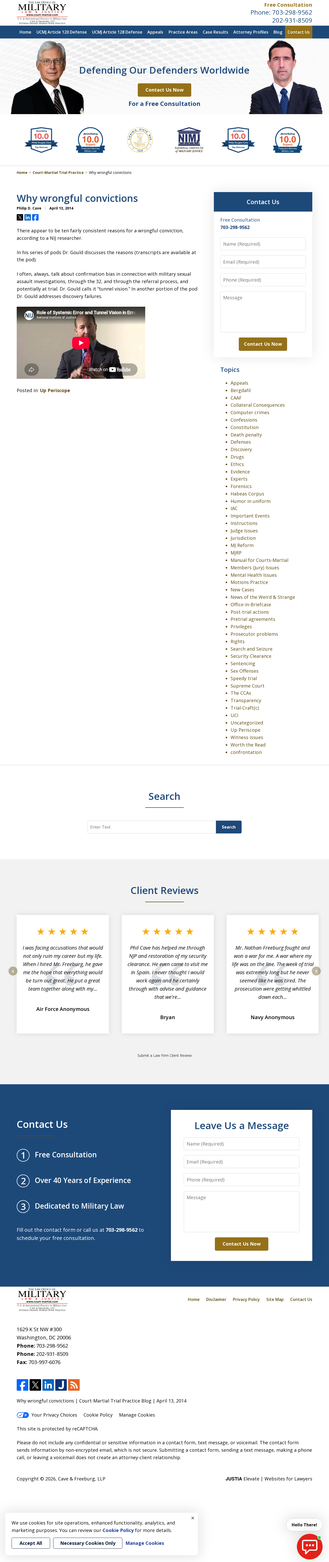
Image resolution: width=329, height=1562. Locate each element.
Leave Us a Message (241, 1125)
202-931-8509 (292, 20)
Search (229, 827)
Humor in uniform (251, 501)
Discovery (241, 449)
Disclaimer (216, 1299)
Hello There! (304, 1525)
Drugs (237, 457)
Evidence (240, 472)
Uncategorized (247, 723)
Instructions (244, 523)
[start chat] (310, 1546)
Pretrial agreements (253, 619)
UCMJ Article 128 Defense (117, 32)
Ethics (237, 464)
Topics (230, 369)
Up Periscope (55, 390)
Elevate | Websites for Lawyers (269, 1479)
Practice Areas (183, 32)
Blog (277, 32)
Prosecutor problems (254, 634)
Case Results (215, 32)
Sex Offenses (245, 671)
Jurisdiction (243, 538)
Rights (238, 641)
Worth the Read (248, 745)
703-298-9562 (292, 12)
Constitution (245, 427)
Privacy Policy (246, 1299)
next (316, 975)
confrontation (246, 752)
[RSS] (74, 1385)
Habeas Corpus (247, 494)
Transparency (246, 700)
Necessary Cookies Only (87, 1543)
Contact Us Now (164, 90)
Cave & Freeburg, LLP (81, 1479)
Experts (239, 479)
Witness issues (247, 737)
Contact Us (299, 32)
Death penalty (246, 435)
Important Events (250, 516)
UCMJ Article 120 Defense (61, 32)
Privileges (241, 626)
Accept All (31, 1543)
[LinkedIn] (48, 1385)
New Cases (242, 589)
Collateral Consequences (258, 405)
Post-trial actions (250, 612)
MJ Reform (242, 545)
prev (12, 975)
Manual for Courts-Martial (259, 560)
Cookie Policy (98, 1415)
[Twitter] (35, 1385)
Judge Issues (244, 531)
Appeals (155, 32)
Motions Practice (249, 582)
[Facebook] (22, 1385)
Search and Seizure (251, 649)
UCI (234, 715)
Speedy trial (244, 678)
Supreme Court (247, 686)
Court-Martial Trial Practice (58, 172)
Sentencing (243, 663)
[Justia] (61, 1385)
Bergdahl (241, 390)
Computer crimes (250, 412)
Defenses (241, 442)
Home (25, 32)
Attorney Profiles (250, 32)
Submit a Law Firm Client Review (165, 1055)
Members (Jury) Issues (255, 567)
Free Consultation (288, 4)
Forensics (241, 486)
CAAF (236, 398)
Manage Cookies (137, 1415)
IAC (234, 508)
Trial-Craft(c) (245, 708)
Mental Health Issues (254, 575)
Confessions (244, 420)
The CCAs (241, 693)
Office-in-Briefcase (251, 604)
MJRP (236, 553)
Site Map (275, 1299)
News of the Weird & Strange (263, 597)
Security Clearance (251, 656)
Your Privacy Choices (54, 1415)
